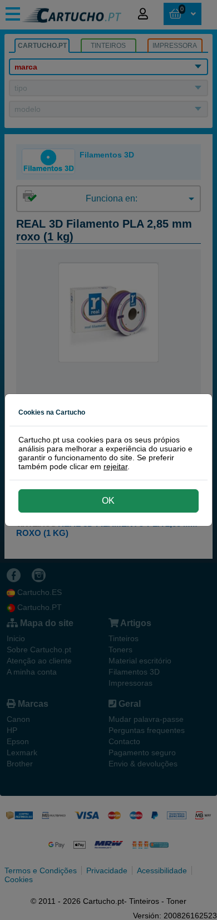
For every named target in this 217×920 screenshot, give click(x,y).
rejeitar (115, 466)
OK (108, 500)
